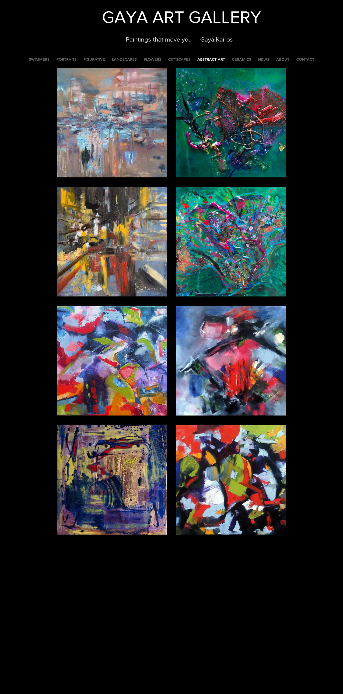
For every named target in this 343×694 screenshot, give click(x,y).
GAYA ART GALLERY (181, 16)
